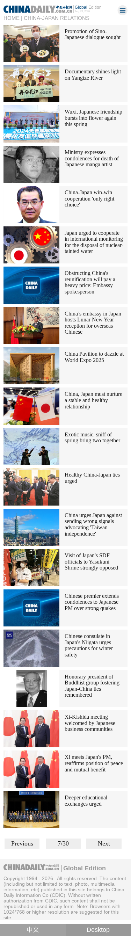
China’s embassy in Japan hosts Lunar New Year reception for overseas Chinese (93, 322)
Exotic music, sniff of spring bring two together (92, 437)
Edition (88, 7)
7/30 (63, 843)
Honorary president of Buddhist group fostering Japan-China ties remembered (92, 685)
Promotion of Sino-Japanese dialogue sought (93, 34)
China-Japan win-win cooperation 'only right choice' (89, 198)
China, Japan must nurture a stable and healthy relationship (93, 400)
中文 (33, 929)
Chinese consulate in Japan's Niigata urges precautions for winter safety (89, 645)
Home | (12, 18)
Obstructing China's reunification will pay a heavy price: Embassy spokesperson (90, 282)
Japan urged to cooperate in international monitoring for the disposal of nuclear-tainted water (94, 242)
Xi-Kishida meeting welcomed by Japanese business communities (90, 722)
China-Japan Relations (56, 18)
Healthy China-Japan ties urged (92, 477)
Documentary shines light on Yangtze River (93, 74)
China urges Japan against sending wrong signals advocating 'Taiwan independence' (93, 524)
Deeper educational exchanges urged (86, 800)
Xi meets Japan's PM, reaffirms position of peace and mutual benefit (94, 763)
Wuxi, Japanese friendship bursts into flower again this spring (93, 117)
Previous (22, 843)
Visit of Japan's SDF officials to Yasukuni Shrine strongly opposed (91, 561)
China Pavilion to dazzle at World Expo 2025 (94, 356)
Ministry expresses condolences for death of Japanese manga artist (92, 158)
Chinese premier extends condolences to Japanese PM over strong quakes (92, 602)
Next (104, 843)
